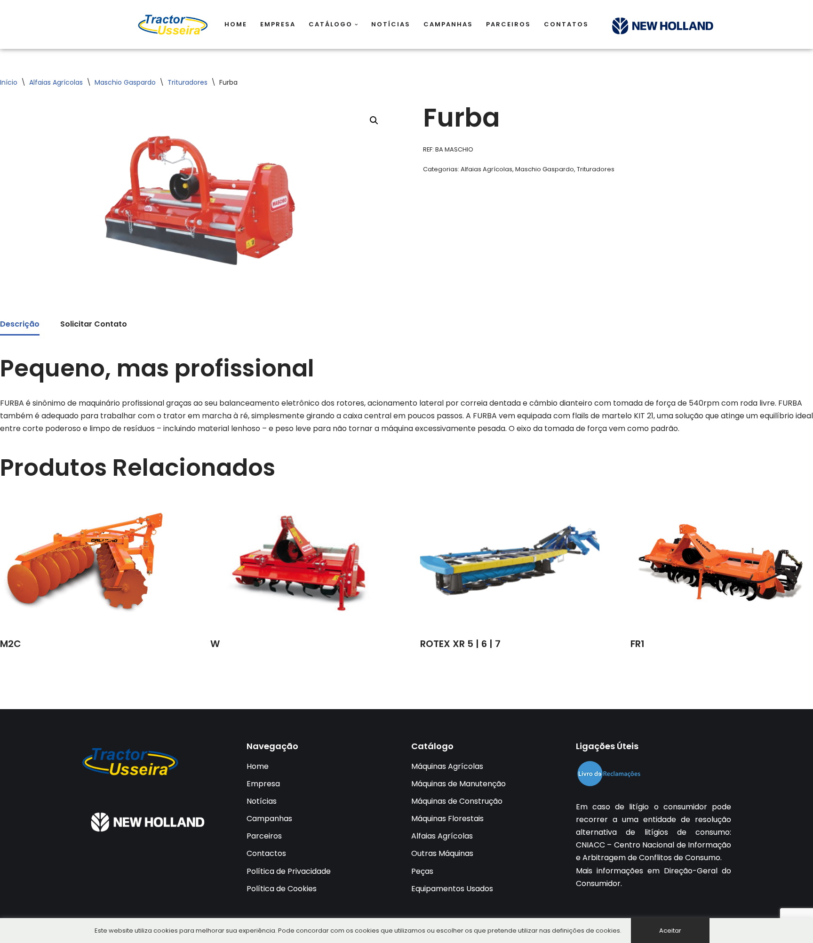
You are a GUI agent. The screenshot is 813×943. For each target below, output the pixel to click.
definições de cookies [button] (586, 930)
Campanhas (448, 24)
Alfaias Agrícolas (56, 82)
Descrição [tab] (20, 324)
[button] (356, 24)
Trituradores (187, 82)
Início (8, 82)
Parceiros (508, 24)
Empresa (277, 24)
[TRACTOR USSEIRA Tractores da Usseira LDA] (173, 24)
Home (235, 24)
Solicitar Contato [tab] (93, 324)
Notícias (390, 24)
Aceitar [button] (670, 930)
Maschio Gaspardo (125, 82)
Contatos (566, 24)
